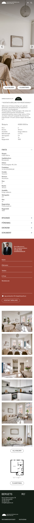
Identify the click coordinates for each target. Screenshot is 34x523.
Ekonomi (6, 228)
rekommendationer (8, 519)
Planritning (24, 87)
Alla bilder (9, 87)
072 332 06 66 (18, 250)
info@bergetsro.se (7, 502)
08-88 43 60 (5, 501)
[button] (2, 47)
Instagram (22, 519)
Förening (6, 223)
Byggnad (6, 218)
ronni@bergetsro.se (19, 251)
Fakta (4, 150)
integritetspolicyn (20, 296)
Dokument (6, 233)
